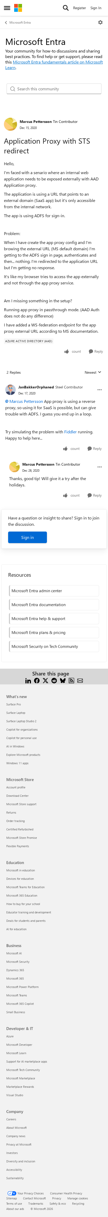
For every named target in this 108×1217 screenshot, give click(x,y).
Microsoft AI (14, 953)
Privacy (56, 1198)
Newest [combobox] (93, 372)
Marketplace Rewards (20, 1087)
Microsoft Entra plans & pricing (39, 632)
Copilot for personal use (21, 738)
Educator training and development (28, 912)
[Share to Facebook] (37, 680)
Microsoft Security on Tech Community (45, 646)
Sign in (27, 537)
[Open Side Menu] (7, 8)
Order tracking (15, 821)
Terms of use (14, 1203)
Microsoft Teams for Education (25, 887)
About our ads (15, 1209)
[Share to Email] (80, 680)
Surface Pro (13, 704)
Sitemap (11, 1198)
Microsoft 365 (15, 978)
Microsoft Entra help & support (38, 618)
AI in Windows (15, 746)
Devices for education (20, 879)
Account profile (15, 787)
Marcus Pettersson (36, 121)
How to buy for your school (23, 904)
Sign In (95, 7)
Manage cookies (77, 1198)
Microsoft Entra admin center (37, 590)
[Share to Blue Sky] (63, 680)
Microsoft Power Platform (22, 987)
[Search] (66, 8)
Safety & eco (58, 1203)
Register (79, 7)
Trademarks (35, 1203)
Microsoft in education (20, 870)
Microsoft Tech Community (23, 1070)
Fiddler (70, 431)
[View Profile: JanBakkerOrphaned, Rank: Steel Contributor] (10, 389)
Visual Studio (14, 1095)
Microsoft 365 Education (21, 895)
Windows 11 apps (17, 763)
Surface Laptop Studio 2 (21, 721)
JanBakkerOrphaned (36, 386)
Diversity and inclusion (20, 1161)
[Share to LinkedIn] (28, 680)
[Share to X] (45, 680)
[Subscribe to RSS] (71, 680)
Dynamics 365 (15, 970)
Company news (15, 1136)
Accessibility (14, 1170)
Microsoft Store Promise (21, 838)
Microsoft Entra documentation (39, 604)
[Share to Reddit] (54, 680)
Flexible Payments (17, 846)
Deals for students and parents (26, 921)
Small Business (15, 1012)
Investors (12, 1153)
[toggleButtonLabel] (100, 22)
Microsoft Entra (20, 22)
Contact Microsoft (34, 1198)
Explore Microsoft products (23, 755)
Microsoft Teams (16, 995)
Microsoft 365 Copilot (20, 1004)
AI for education (16, 929)
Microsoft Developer (19, 1045)
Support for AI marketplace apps (26, 1061)
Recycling (78, 1203)
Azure (10, 1036)
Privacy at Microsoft (18, 1144)
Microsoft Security (17, 962)
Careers (11, 1119)
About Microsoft (16, 1128)
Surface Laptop (15, 713)
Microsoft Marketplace (20, 1078)
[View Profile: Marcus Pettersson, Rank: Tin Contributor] (10, 124)
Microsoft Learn (16, 1053)
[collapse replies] (54, 383)
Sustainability (15, 1178)
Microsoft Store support (21, 804)
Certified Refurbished (19, 829)
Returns (11, 812)
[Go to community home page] (18, 8)
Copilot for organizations (22, 729)
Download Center (17, 796)
